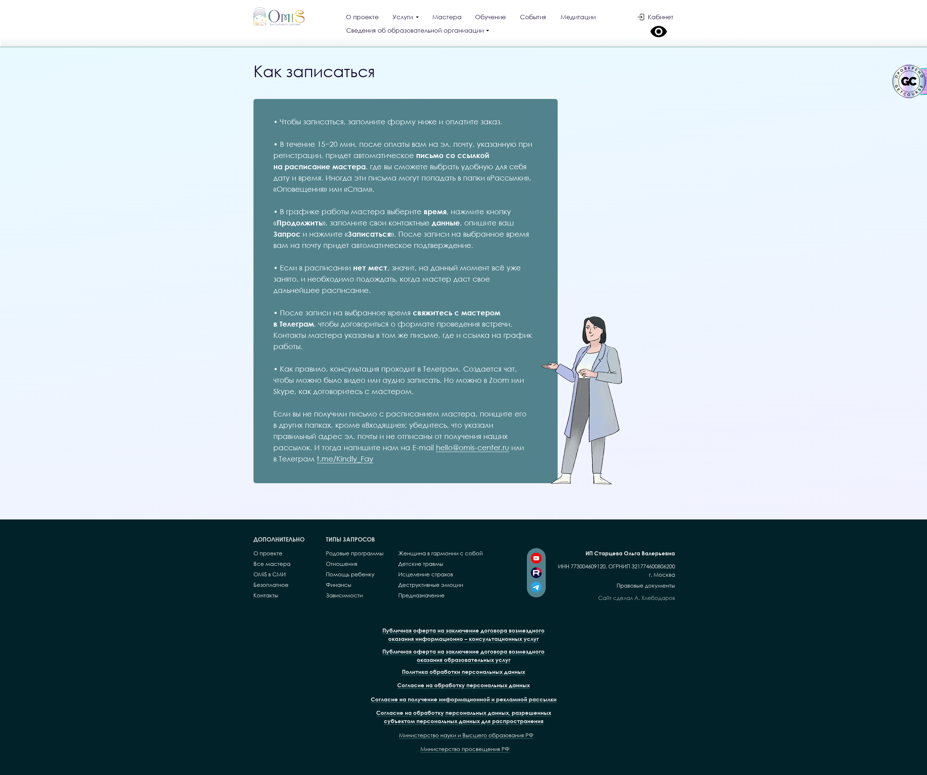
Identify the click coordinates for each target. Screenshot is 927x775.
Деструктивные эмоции (430, 584)
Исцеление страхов (425, 574)
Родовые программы (354, 553)
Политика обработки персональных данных (463, 671)
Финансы (338, 584)
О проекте (267, 553)
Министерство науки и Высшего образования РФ (466, 735)
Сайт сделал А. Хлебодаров (636, 597)
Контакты (265, 595)
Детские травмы (420, 563)
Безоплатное (271, 584)
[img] (279, 16)
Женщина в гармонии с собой (440, 553)
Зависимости (344, 595)
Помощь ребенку (350, 574)
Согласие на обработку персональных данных (463, 685)
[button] (418, 31)
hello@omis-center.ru (472, 447)
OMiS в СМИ (269, 574)
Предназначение (421, 595)
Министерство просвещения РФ (464, 749)
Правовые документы (646, 585)
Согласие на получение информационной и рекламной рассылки (464, 699)
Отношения (341, 563)
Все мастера (271, 563)
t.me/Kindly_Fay (345, 458)
